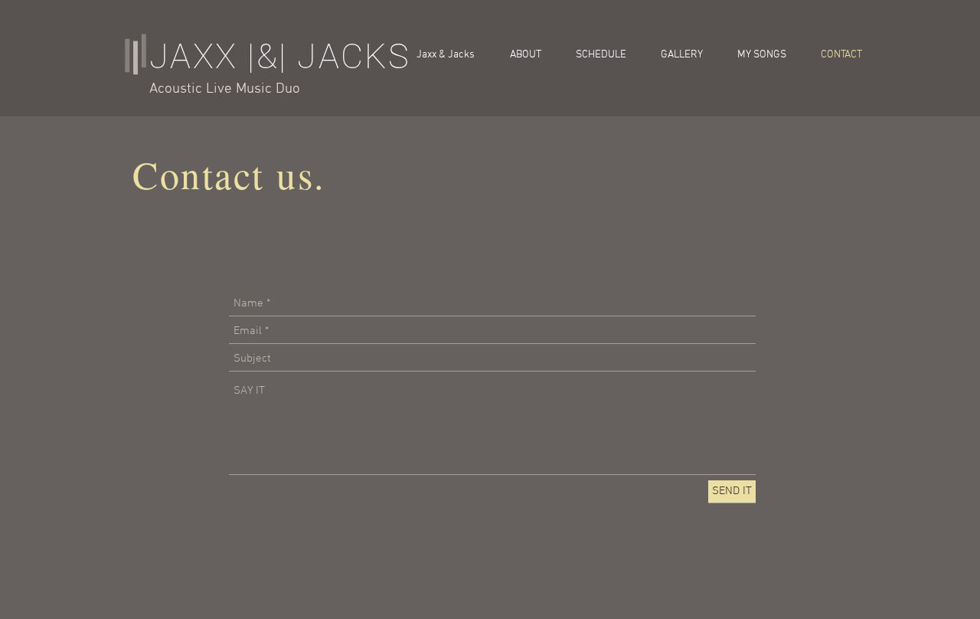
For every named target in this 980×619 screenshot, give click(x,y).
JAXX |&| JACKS (280, 56)
